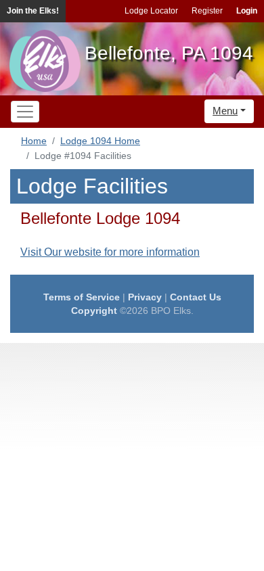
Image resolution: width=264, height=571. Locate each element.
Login (246, 11)
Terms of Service (81, 297)
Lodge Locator (151, 11)
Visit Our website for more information (110, 252)
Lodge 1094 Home (100, 140)
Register (207, 11)
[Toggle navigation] (25, 111)
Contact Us (195, 297)
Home (34, 140)
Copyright (94, 310)
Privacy (145, 297)
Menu (225, 110)
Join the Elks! (33, 11)
